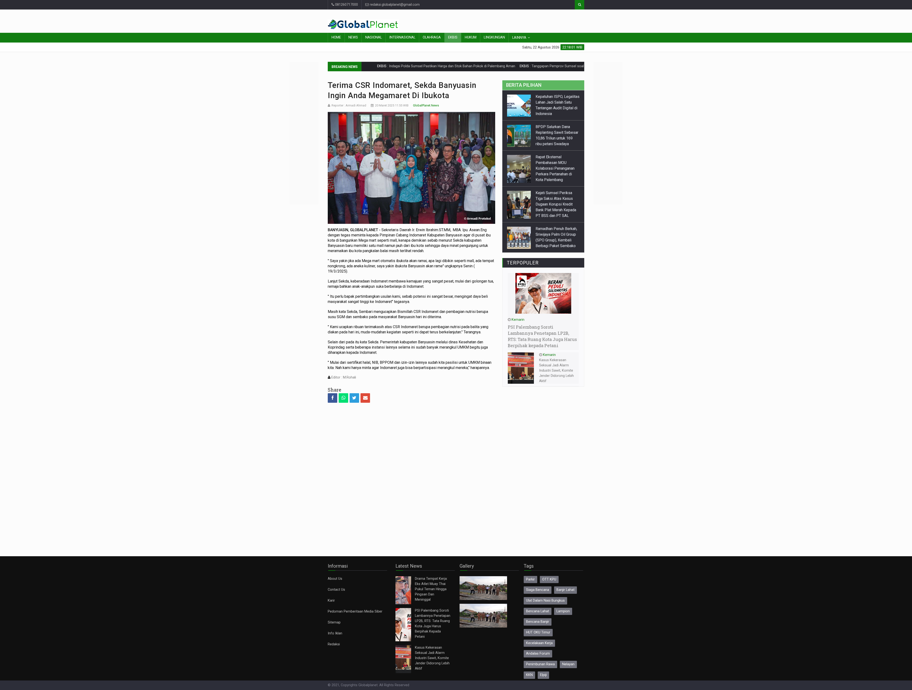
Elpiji (543, 675)
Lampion (563, 611)
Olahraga (432, 37)
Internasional (402, 37)
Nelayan (568, 664)
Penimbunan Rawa (540, 664)
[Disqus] (411, 475)
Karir (331, 601)
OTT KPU (549, 579)
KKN (529, 675)
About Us (335, 579)
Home (336, 37)
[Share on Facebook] (332, 398)
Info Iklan (335, 633)
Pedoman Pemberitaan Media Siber (355, 611)
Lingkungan (494, 37)
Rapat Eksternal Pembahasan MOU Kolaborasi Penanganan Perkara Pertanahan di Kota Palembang (555, 138)
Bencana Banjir (537, 622)
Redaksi (334, 644)
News (353, 37)
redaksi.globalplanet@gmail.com (394, 5)
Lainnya (519, 38)
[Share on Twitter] (354, 398)
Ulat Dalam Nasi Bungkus (545, 601)
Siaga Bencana (537, 590)
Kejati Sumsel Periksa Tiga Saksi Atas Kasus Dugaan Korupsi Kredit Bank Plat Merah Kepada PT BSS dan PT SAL (556, 174)
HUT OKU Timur (538, 632)
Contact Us (336, 590)
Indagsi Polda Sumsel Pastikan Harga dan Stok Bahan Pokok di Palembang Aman (410, 66)
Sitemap (334, 622)
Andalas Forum (538, 654)
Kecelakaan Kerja (539, 643)
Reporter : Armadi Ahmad (349, 105)
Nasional (373, 37)
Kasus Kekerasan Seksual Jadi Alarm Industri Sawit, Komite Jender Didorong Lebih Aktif (556, 370)
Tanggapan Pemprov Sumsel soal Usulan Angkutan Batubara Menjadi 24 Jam (549, 66)
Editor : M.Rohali (343, 377)
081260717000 (346, 5)
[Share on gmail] (365, 398)
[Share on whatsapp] (343, 398)
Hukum (470, 37)
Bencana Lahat (537, 611)
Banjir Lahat (565, 590)
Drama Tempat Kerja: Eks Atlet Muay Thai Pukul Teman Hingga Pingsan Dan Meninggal (431, 589)
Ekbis (452, 37)
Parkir (530, 579)
